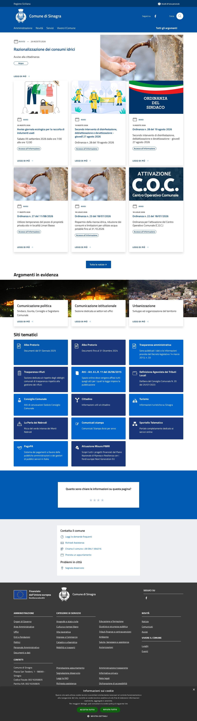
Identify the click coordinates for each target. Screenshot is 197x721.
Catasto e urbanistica (66, 642)
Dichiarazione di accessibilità (113, 683)
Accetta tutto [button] (87, 709)
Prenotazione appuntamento (70, 668)
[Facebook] (154, 16)
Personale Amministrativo (26, 647)
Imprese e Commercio (66, 637)
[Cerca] (179, 16)
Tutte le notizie (97, 264)
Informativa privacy (108, 673)
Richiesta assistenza (66, 683)
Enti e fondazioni (22, 637)
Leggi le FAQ (62, 678)
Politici (17, 642)
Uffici (16, 632)
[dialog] (98, 704)
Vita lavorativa (63, 632)
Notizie (145, 621)
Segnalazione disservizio (68, 673)
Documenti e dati (22, 652)
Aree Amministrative (24, 626)
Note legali (104, 678)
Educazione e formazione (111, 621)
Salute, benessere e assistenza (114, 642)
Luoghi (145, 646)
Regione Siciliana (22, 3)
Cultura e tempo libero (67, 626)
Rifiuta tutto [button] (110, 709)
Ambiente (104, 637)
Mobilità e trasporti (65, 647)
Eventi (145, 651)
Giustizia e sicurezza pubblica (113, 626)
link (126, 703)
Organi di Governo (22, 621)
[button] (98, 716)
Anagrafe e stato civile (67, 621)
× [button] (194, 690)
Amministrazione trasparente (113, 668)
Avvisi (22, 41)
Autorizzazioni (106, 647)
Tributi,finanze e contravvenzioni (115, 631)
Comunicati (147, 626)
